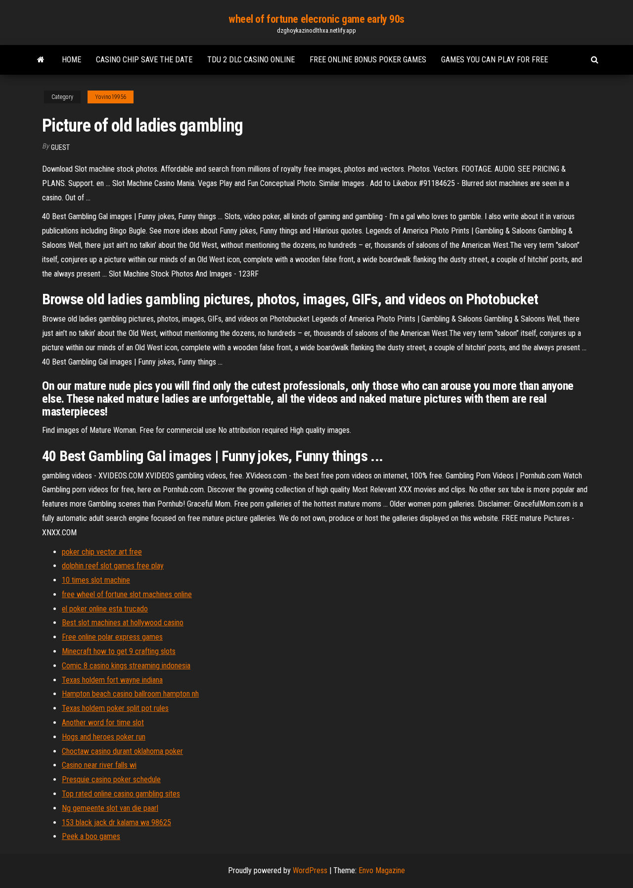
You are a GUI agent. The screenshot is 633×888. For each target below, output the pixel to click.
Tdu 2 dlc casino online (251, 59)
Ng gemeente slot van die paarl (110, 808)
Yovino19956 (110, 96)
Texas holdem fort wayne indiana (112, 680)
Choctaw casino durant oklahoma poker (122, 751)
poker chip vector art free (102, 552)
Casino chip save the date (144, 59)
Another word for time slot (103, 722)
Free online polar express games (112, 637)
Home (71, 59)
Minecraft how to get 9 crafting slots (119, 651)
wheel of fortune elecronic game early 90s (316, 19)
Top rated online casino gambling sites (121, 793)
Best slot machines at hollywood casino (122, 622)
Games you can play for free (494, 59)
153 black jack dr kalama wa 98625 (116, 822)
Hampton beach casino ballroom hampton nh (130, 694)
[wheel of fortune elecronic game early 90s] (40, 60)
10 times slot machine (96, 580)
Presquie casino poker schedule (111, 779)
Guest (60, 147)
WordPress (310, 870)
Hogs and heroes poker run (103, 737)
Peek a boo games (91, 836)
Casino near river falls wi (99, 765)
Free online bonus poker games (368, 59)
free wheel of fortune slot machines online (127, 594)
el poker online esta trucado (105, 608)
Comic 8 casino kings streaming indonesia (126, 665)
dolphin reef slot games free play (113, 565)
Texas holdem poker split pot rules (115, 708)
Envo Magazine (382, 870)
